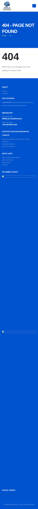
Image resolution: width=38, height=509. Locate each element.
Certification (5, 141)
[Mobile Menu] (34, 5)
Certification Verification (8, 144)
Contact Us (5, 93)
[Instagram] (7, 494)
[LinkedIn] (11, 494)
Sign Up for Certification (8, 146)
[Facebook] (3, 494)
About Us (4, 91)
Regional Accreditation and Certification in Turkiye (15, 139)
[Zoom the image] (19, 176)
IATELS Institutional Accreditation (11, 157)
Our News (4, 164)
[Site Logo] (7, 6)
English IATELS (6, 162)
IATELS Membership (7, 160)
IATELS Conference (12, 118)
